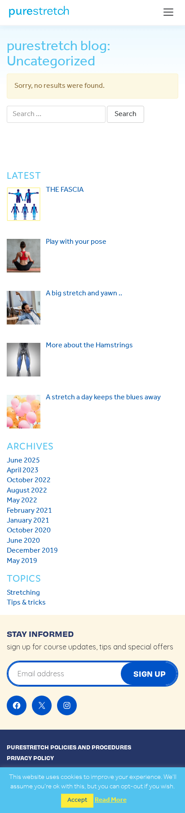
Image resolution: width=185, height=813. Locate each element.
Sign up (149, 674)
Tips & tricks (26, 603)
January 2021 (28, 521)
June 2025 (23, 460)
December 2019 (32, 551)
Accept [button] (77, 800)
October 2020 (29, 530)
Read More (111, 800)
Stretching (23, 593)
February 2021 (29, 511)
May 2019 (22, 561)
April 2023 (23, 470)
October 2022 (29, 480)
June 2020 (23, 541)
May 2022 (22, 500)
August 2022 (27, 490)
